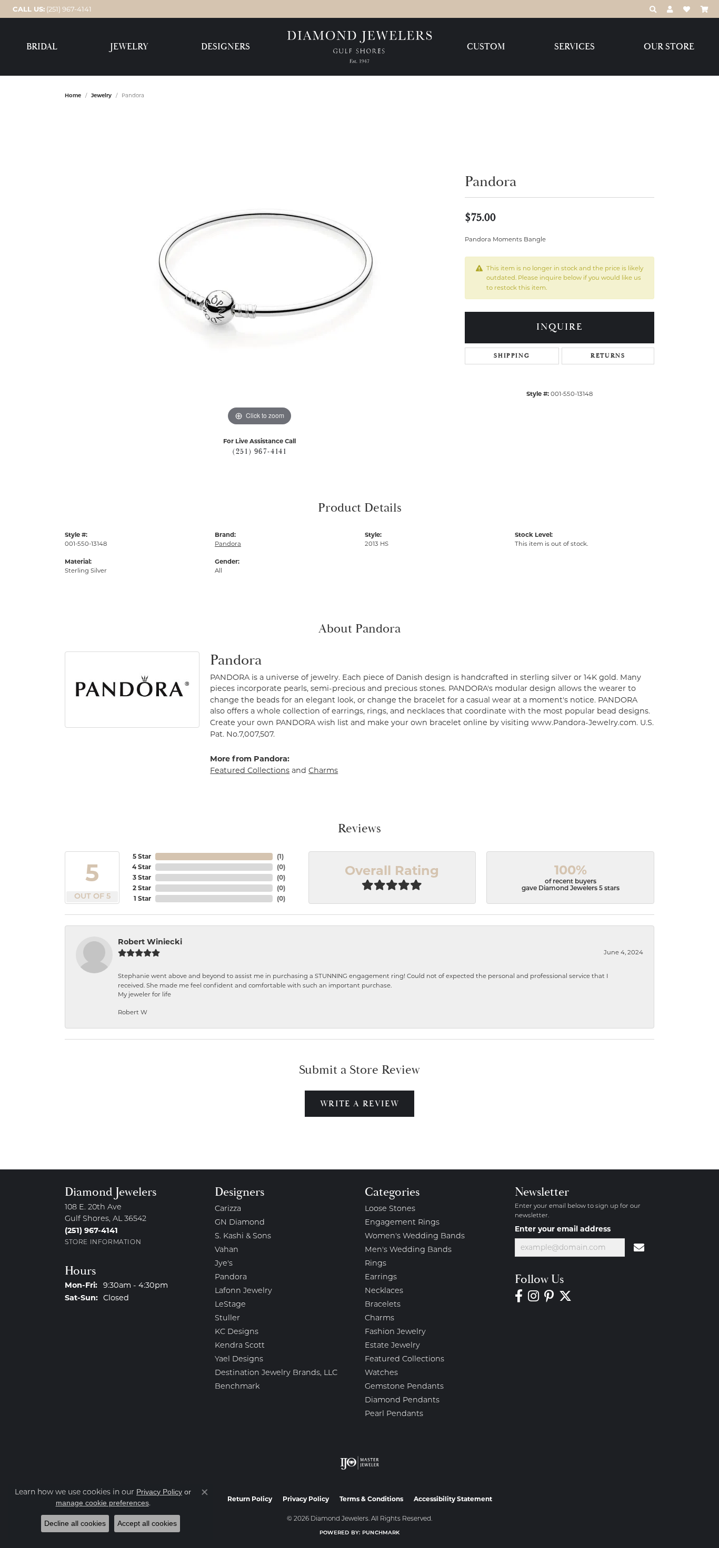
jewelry (101, 95)
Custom (486, 47)
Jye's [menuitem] (224, 1264)
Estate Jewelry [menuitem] (392, 1346)
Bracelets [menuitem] (383, 1305)
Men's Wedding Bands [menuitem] (408, 1250)
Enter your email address (563, 1229)
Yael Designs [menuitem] (239, 1359)
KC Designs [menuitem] (236, 1332)
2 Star (142, 888)
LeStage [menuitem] (230, 1305)
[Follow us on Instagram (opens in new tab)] (533, 1296)
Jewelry (129, 47)
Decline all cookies (75, 1523)
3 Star (142, 877)
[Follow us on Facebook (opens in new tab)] (519, 1296)
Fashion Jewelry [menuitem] (395, 1332)
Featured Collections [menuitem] (404, 1359)
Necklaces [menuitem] (384, 1291)
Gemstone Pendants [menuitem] (404, 1387)
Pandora (228, 543)
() (280, 856)
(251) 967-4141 (259, 451)
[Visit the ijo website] (360, 1463)
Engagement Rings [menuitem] (402, 1223)
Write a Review (359, 1103)
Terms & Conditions (371, 1499)
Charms (323, 770)
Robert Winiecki (150, 941)
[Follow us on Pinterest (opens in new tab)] (549, 1296)
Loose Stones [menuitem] (390, 1209)
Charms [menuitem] (379, 1318)
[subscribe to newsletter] (639, 1247)
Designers (225, 47)
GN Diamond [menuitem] (240, 1223)
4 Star (141, 867)
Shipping (512, 356)
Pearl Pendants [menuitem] (394, 1414)
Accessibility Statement (453, 1499)
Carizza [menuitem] (228, 1209)
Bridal (41, 47)
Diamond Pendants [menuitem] (402, 1400)
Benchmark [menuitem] (237, 1387)
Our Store (669, 47)
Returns (608, 356)
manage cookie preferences (102, 1503)
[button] (653, 9)
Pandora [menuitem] (231, 1277)
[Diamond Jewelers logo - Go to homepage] (360, 47)
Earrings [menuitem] (381, 1277)
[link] (51, 9)
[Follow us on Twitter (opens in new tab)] (565, 1296)
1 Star (142, 898)
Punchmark (381, 1533)
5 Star (142, 856)
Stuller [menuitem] (227, 1318)
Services (574, 47)
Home (73, 95)
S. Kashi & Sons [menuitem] (243, 1236)
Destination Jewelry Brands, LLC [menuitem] (276, 1373)
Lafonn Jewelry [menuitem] (243, 1291)
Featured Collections (249, 770)
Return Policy (249, 1499)
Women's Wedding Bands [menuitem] (415, 1236)
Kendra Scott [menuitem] (240, 1346)
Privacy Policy (306, 1499)
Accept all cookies (147, 1523)
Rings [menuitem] (375, 1264)
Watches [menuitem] (381, 1373)
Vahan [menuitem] (226, 1250)
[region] (259, 271)
